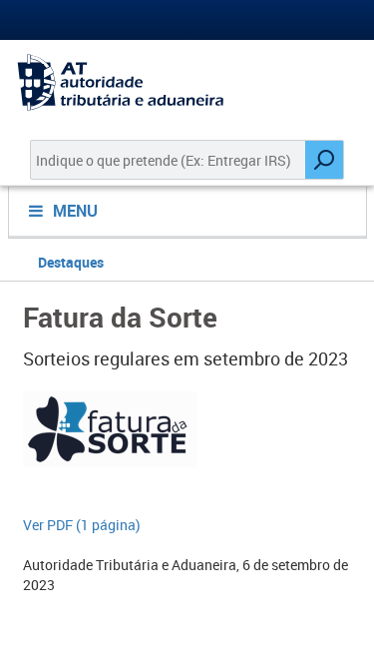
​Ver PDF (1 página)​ (82, 524)
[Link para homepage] (187, 82)
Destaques (71, 262)
